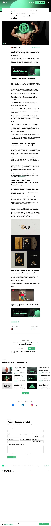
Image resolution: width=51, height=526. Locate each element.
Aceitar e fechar (44, 523)
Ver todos (25, 393)
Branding (13, 10)
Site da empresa (10, 439)
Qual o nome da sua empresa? (25, 439)
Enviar (10, 457)
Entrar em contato (40, 2)
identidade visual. (22, 176)
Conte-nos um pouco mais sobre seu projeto (15, 444)
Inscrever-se (31, 348)
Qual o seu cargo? (35, 439)
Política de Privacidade (8, 524)
